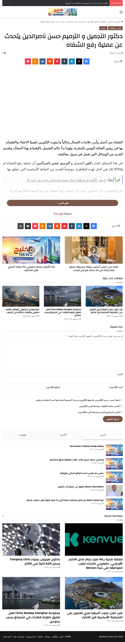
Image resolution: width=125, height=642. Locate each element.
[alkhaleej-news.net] (62, 12)
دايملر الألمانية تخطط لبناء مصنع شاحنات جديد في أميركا (66, 180)
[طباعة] (21, 226)
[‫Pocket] (28, 61)
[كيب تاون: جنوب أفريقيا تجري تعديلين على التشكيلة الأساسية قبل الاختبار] (104, 296)
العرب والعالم (106, 21)
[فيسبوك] (86, 61)
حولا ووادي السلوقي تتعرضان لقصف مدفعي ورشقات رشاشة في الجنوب (22, 311)
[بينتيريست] (57, 61)
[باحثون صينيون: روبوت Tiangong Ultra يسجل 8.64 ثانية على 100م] (31, 539)
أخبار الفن (7, 636)
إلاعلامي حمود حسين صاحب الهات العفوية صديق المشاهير (77, 460)
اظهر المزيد (63, 203)
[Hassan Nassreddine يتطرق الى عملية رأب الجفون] (114, 490)
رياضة (103, 28)
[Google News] (62, 214)
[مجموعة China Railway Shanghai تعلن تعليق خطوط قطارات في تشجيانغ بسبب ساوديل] (62, 296)
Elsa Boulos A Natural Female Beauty (87, 446)
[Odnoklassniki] (35, 61)
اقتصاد (40, 636)
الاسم (119, 374)
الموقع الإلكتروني (53, 387)
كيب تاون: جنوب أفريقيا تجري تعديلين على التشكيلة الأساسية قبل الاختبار (106, 311)
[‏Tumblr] (64, 61)
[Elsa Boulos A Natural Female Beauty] (114, 450)
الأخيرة (63, 434)
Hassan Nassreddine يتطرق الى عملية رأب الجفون (81, 487)
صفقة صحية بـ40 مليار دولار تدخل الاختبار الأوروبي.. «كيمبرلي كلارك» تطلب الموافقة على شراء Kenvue (95, 563)
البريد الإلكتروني (115, 387)
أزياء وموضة (31, 636)
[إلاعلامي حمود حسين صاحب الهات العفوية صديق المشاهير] (114, 463)
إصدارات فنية (18, 636)
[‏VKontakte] (42, 61)
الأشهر (103, 434)
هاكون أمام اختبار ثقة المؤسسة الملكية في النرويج (87, 3)
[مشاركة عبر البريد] (28, 226)
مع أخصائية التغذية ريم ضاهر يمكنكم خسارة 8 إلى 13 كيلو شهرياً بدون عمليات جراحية (65, 500)
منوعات (47, 636)
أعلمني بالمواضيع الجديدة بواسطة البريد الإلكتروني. (98, 412)
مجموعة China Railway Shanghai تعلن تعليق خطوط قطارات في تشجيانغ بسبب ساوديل (62, 312)
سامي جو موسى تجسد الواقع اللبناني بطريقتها (82, 473)
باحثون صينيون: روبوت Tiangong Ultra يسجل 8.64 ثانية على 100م (35, 561)
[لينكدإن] (72, 61)
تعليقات (22, 434)
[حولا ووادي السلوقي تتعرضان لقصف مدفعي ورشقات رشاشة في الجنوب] (20, 296)
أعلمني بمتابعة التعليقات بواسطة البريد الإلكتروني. (99, 406)
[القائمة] (121, 13)
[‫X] (79, 61)
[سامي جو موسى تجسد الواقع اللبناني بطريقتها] (114, 477)
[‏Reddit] (50, 61)
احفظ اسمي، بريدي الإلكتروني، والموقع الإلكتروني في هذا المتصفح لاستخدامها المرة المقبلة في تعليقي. (77, 400)
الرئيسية (117, 21)
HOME (68, 636)
